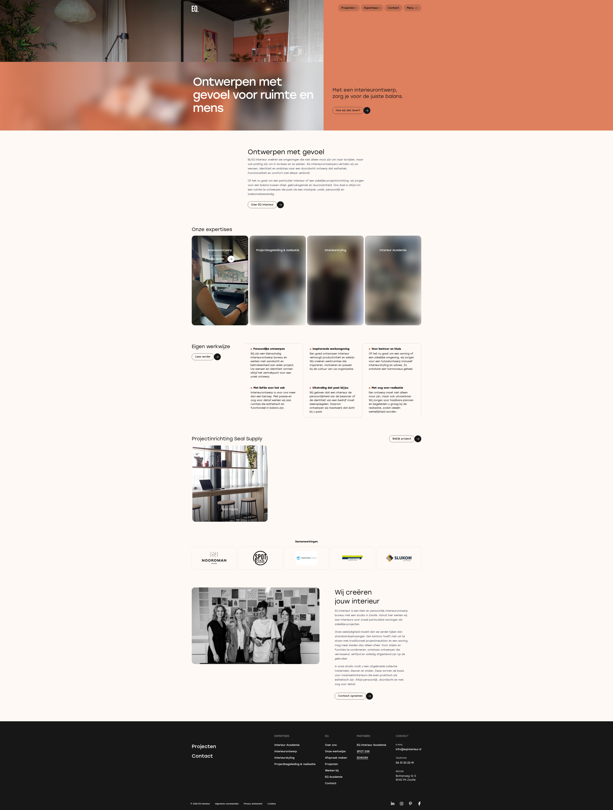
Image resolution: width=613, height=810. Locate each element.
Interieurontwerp (285, 751)
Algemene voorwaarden (227, 803)
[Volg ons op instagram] (401, 803)
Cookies (272, 803)
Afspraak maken (336, 757)
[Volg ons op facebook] (419, 803)
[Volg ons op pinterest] (410, 803)
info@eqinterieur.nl (408, 749)
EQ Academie (333, 776)
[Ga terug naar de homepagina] (306, 9)
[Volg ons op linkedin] (392, 803)
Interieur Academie (286, 745)
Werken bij (332, 770)
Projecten (349, 7)
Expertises (372, 7)
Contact (393, 7)
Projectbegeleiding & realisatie (294, 764)
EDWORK (362, 757)
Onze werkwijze (335, 751)
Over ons (331, 745)
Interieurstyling (284, 757)
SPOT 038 (363, 751)
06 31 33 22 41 (405, 762)
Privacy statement (253, 803)
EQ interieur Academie (371, 745)
